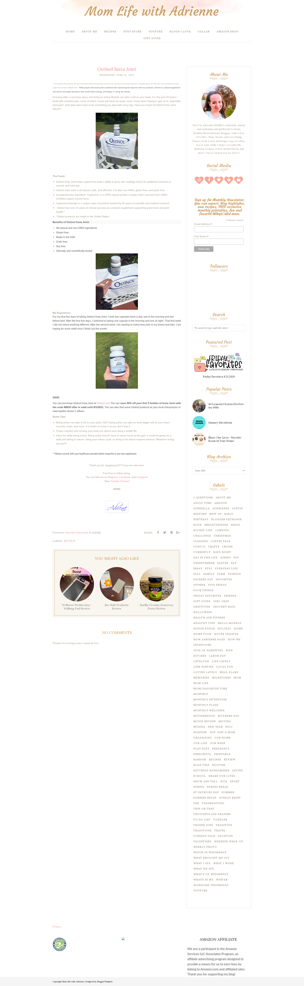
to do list (202, 819)
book (197, 524)
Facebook (124, 477)
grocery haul (224, 606)
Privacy (57, 926)
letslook (201, 661)
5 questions (203, 497)
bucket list (203, 530)
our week (217, 743)
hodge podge (204, 628)
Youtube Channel (119, 481)
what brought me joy (211, 857)
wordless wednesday (211, 885)
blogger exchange (226, 519)
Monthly (200, 694)
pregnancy (220, 748)
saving (237, 770)
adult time (202, 503)
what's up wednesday (210, 874)
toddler (220, 819)
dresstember (204, 563)
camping (222, 530)
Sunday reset (230, 797)
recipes (215, 759)
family (208, 574)
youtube (200, 890)
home (238, 628)
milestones (221, 677)
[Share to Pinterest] (171, 532)
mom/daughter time (210, 688)
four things (203, 590)
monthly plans (205, 705)
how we (234, 639)
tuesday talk (204, 836)
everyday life (226, 568)
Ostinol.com (103, 403)
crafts (213, 546)
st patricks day (206, 792)
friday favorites (207, 595)
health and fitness (209, 617)
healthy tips (204, 623)
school (199, 775)
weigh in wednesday (209, 852)
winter (222, 879)
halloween (202, 612)
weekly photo (205, 846)
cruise (227, 546)
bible (228, 513)
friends (230, 595)
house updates (226, 634)
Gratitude (201, 606)
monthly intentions (210, 699)
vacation (225, 836)
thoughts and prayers (212, 814)
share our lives (221, 775)
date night (222, 552)
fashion (234, 574)
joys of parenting (208, 650)
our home (222, 737)
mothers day (228, 715)
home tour (202, 634)
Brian (235, 524)
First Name (201, 236)
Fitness (199, 584)
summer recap (205, 797)
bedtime (200, 513)
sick (223, 781)
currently (202, 552)
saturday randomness (211, 770)
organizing (202, 737)
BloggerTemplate (105, 981)
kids (229, 650)
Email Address (203, 224)
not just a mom (222, 732)
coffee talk (220, 541)
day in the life (205, 557)
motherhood (204, 715)
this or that (203, 808)
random (199, 759)
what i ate (202, 863)
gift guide (202, 601)
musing (199, 726)
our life (200, 743)
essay (197, 568)
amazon (220, 503)
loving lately (205, 672)
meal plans (229, 672)
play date (201, 748)
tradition (224, 825)
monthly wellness (209, 710)
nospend (200, 732)
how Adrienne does (209, 639)
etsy (208, 568)
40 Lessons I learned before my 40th (226, 405)
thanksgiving (213, 803)
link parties (203, 666)
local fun (224, 666)
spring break (217, 786)
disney (225, 557)
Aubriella (201, 508)
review (69, 541)
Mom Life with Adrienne (152, 11)
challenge (202, 535)
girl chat (221, 601)
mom (237, 677)
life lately (221, 661)
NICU (229, 726)
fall (197, 574)
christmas (222, 535)
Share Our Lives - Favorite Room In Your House (225, 439)
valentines (202, 841)
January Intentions (220, 422)
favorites (224, 579)
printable (222, 754)
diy (236, 557)
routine (218, 765)
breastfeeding (216, 524)
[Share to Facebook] (158, 532)
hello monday (229, 623)
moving (224, 721)
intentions (202, 644)
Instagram (142, 477)
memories (201, 677)
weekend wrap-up (228, 841)
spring (198, 786)
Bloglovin (113, 477)
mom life (200, 683)
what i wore (223, 863)
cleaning (200, 541)
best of (215, 513)
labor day (217, 655)
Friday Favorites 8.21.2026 (219, 376)
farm (221, 574)
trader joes (203, 825)
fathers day (203, 579)
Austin (237, 508)
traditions (202, 830)
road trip (201, 765)
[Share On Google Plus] (178, 532)
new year (215, 726)
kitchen (199, 655)
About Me (223, 497)
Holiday (224, 628)
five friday (217, 584)
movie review (204, 721)
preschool (202, 754)
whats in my (203, 879)
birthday (200, 519)
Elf (233, 563)
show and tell (205, 781)
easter (222, 563)
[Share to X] (164, 532)
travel (220, 830)
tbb (196, 803)
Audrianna (221, 508)
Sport (235, 781)
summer (227, 792)
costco (199, 546)
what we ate (203, 868)
